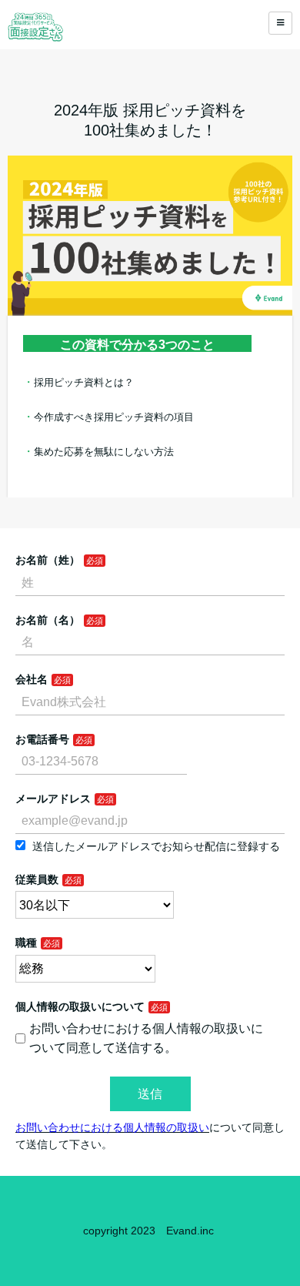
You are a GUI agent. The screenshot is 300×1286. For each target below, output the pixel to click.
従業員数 (36, 879)
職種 (26, 942)
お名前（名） (47, 620)
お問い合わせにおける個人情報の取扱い (112, 1127)
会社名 (31, 679)
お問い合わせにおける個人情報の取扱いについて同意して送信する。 (146, 1038)
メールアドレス (53, 798)
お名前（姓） (47, 560)
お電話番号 (42, 739)
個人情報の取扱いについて (80, 1006)
